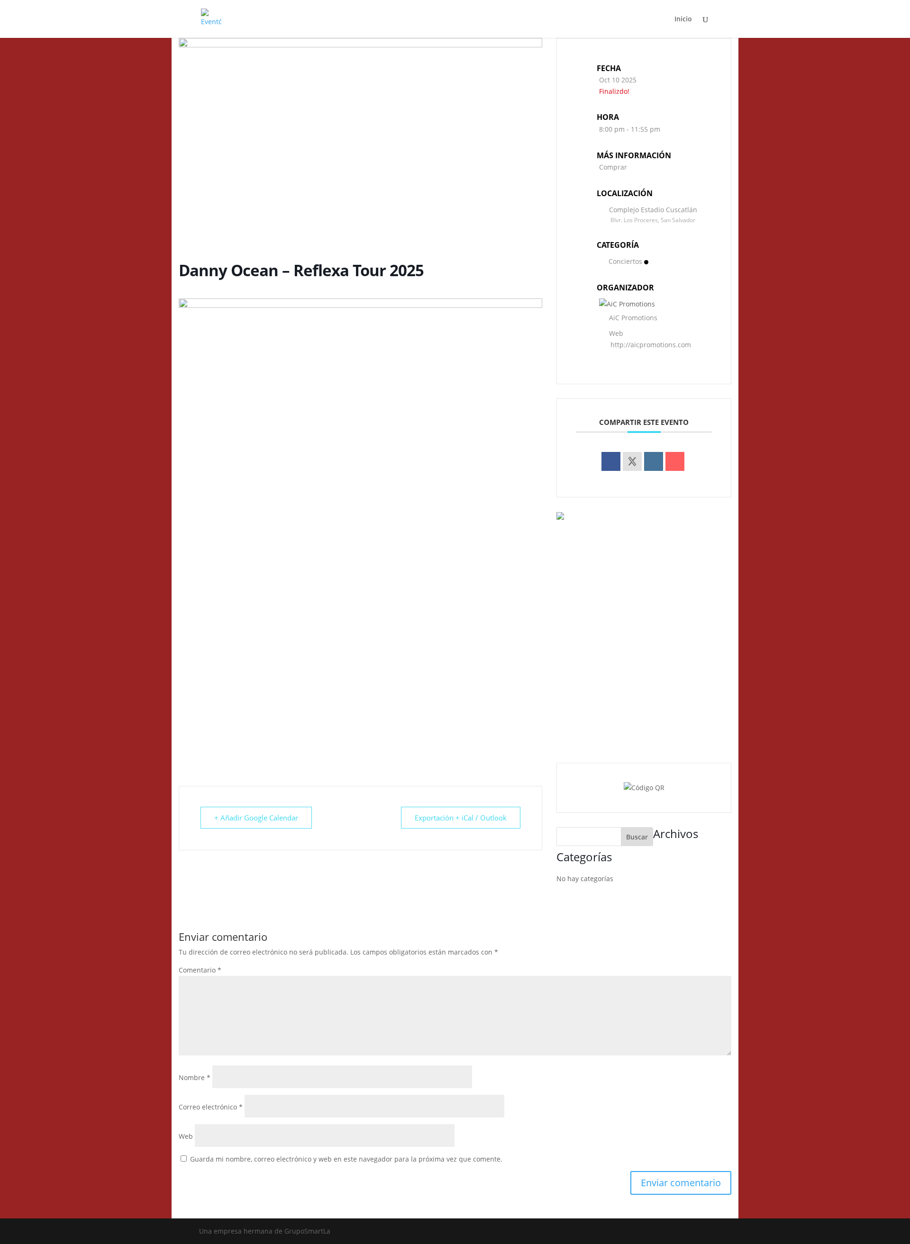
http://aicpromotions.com (650, 344)
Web (186, 1136)
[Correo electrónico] (674, 461)
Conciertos (625, 261)
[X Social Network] (632, 461)
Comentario (200, 969)
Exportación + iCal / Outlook (461, 817)
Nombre (194, 1077)
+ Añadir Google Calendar (256, 817)
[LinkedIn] (653, 461)
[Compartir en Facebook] (610, 461)
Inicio (683, 19)
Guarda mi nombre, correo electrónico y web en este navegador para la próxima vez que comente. (346, 1158)
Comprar (613, 166)
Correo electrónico (211, 1106)
